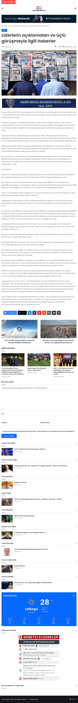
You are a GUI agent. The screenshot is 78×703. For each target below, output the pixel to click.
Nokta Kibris (34, 699)
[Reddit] (44, 313)
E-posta (5, 422)
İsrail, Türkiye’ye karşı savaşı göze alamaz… (30, 449)
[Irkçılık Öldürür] (7, 569)
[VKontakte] (49, 313)
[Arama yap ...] (75, 9)
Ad (3, 414)
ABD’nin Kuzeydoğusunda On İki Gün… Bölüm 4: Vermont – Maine (38, 499)
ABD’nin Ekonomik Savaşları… (25, 516)
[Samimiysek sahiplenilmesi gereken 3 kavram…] (7, 552)
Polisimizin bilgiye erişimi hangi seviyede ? (29, 532)
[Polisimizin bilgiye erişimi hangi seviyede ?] (7, 535)
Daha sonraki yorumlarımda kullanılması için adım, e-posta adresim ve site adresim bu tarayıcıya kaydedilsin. (39, 431)
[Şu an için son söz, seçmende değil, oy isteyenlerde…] (7, 585)
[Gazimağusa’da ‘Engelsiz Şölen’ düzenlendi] (39, 359)
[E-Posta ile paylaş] (54, 313)
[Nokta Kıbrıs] (39, 8)
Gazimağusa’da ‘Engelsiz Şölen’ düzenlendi (37, 369)
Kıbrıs (12, 26)
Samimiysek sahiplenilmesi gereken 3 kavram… (31, 549)
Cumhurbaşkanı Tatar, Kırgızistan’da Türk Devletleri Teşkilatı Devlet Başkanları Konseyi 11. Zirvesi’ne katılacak (13, 371)
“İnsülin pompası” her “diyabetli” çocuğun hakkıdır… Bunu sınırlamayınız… (41, 466)
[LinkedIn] (30, 313)
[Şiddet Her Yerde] (7, 485)
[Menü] (3, 9)
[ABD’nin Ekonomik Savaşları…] (7, 518)
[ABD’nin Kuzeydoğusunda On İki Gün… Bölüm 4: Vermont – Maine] (7, 502)
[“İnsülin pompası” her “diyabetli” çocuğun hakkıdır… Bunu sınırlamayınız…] (7, 468)
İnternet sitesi (45, 422)
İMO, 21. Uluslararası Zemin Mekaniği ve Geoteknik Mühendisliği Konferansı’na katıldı (64, 371)
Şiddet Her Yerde (20, 482)
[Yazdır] (59, 313)
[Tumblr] (34, 313)
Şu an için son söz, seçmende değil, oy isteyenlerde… (33, 583)
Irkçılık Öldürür (19, 566)
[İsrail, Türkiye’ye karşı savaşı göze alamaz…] (7, 452)
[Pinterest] (39, 313)
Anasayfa (6, 26)
